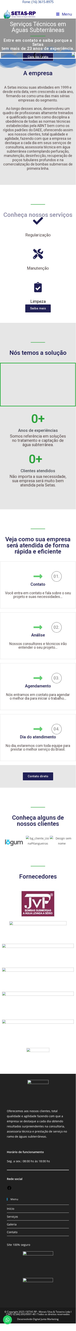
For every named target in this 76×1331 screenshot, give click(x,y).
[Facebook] (9, 1189)
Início (10, 1209)
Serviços (12, 1217)
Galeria (12, 1224)
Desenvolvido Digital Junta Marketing (38, 1319)
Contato (12, 1232)
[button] (38, 384)
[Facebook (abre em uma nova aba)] (37, 6)
